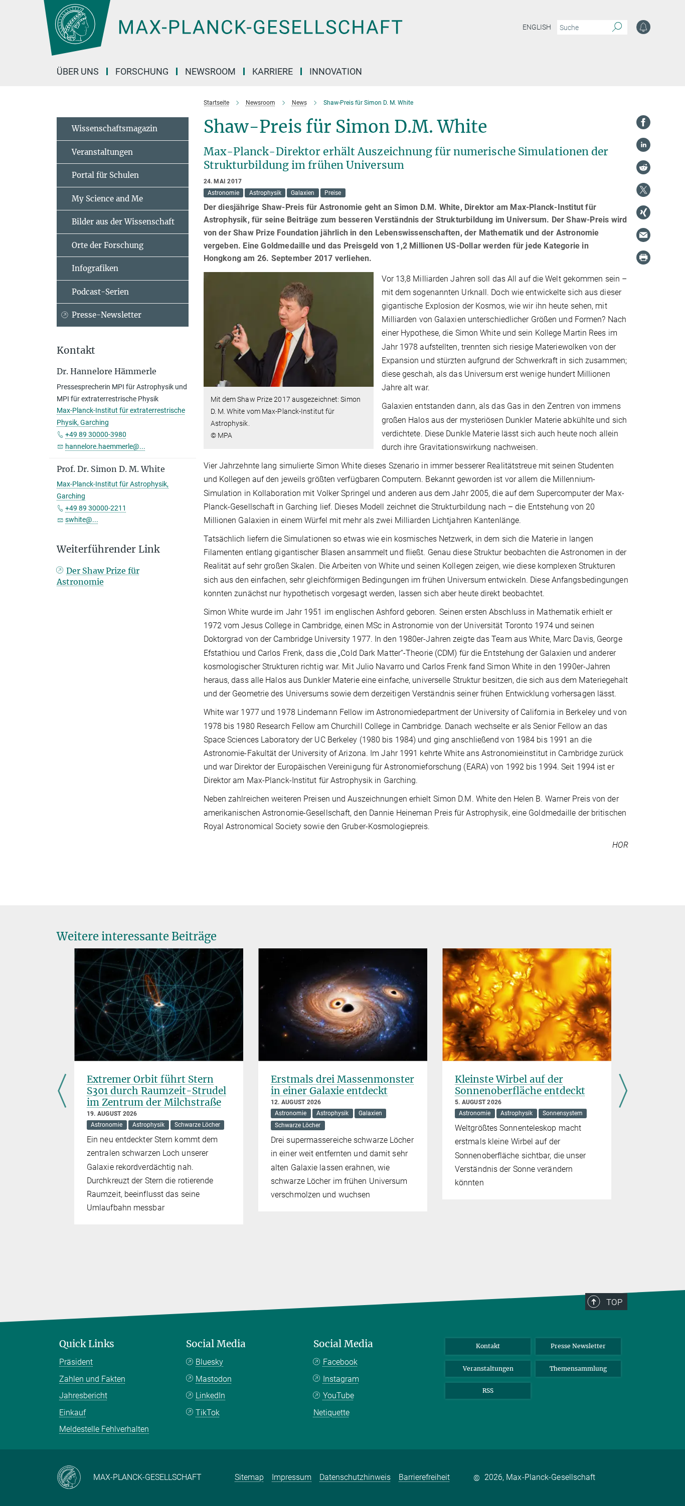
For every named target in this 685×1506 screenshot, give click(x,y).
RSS (487, 1390)
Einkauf (72, 1412)
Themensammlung (578, 1368)
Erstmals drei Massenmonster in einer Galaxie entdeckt (342, 1085)
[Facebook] (643, 122)
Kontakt (488, 1346)
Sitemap (249, 1477)
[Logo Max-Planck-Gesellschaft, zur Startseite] (223, 35)
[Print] (643, 257)
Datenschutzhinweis (355, 1477)
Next (623, 1091)
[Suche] (617, 28)
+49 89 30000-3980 (95, 434)
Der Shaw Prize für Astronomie (98, 576)
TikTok (208, 1412)
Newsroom (210, 71)
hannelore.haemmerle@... (105, 446)
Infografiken (95, 268)
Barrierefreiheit (424, 1477)
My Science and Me (107, 198)
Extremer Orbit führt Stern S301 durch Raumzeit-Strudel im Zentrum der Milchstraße (156, 1090)
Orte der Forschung (107, 245)
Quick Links (86, 1344)
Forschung (141, 71)
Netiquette (331, 1412)
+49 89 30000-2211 (95, 508)
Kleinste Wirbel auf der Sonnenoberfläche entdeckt (520, 1085)
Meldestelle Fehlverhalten (104, 1429)
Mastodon (214, 1379)
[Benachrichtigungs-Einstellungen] (643, 27)
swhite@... (81, 520)
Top (614, 1302)
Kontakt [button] (76, 350)
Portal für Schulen (105, 175)
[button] (365, 379)
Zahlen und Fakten (92, 1379)
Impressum (291, 1477)
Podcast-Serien (100, 292)
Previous (62, 1091)
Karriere (272, 71)
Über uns (78, 71)
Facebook (340, 1362)
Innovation (335, 71)
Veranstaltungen (102, 152)
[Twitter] (643, 189)
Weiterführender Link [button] (108, 549)
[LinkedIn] (643, 144)
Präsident (76, 1362)
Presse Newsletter (578, 1346)
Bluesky (209, 1362)
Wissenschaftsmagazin (114, 128)
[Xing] (643, 212)
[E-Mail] (643, 234)
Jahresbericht (83, 1395)
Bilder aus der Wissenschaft (123, 221)
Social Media (216, 1344)
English (537, 27)
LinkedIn (210, 1395)
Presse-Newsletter (106, 315)
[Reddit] (643, 167)
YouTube (338, 1395)
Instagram (341, 1379)
